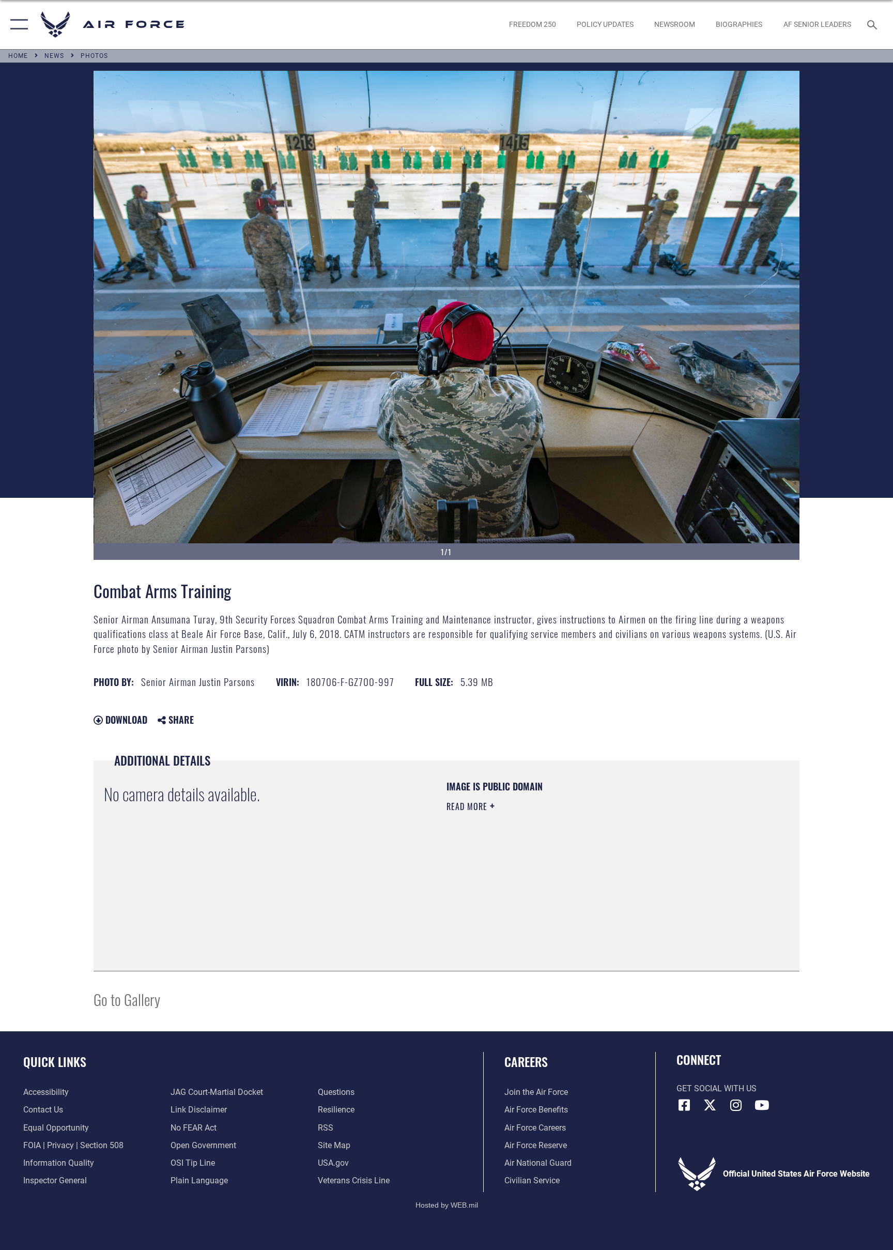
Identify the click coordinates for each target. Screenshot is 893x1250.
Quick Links (54, 1061)
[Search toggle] (873, 24)
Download (125, 719)
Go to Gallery (127, 999)
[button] (17, 24)
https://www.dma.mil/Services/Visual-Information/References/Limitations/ (567, 872)
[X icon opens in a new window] (710, 1105)
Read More (468, 806)
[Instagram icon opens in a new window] (736, 1105)
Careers (526, 1061)
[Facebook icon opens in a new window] (684, 1105)
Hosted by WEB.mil (446, 1205)
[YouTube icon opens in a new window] (761, 1105)
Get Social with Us (716, 1088)
